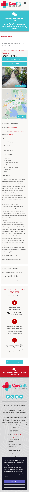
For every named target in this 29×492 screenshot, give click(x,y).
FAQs (14, 456)
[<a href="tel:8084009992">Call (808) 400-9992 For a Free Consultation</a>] (14, 370)
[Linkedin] (17, 397)
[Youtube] (21, 397)
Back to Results (7, 36)
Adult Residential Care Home (14, 43)
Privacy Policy (14, 486)
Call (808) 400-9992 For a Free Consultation (14, 374)
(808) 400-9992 (16, 434)
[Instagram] (12, 397)
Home (4, 41)
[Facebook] (8, 397)
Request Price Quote (14, 362)
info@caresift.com (16, 314)
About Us (14, 454)
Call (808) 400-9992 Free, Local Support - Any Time (14, 26)
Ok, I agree (14, 481)
